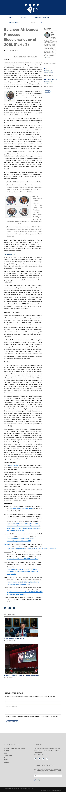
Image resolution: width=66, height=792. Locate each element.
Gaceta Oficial (8, 755)
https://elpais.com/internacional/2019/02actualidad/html (22, 559)
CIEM (5, 753)
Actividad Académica (41, 17)
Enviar (37, 779)
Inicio (11, 17)
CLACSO (6, 750)
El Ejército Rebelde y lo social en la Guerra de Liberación (21, 675)
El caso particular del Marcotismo (14, 638)
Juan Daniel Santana (57, 790)
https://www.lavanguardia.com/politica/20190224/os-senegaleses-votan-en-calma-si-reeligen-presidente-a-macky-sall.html (22, 572)
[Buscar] (41, 22)
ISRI (5, 757)
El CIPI (23, 17)
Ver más (47, 91)
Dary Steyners (45, 790)
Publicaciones (14, 22)
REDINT (6, 759)
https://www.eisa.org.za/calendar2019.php (22, 508)
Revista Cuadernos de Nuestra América (15, 748)
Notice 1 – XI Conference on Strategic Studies (48, 70)
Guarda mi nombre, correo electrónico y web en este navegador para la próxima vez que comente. (33, 716)
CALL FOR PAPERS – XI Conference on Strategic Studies (50, 81)
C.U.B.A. (6, 762)
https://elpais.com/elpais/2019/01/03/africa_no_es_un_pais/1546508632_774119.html (31, 548)
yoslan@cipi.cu (48, 57)
